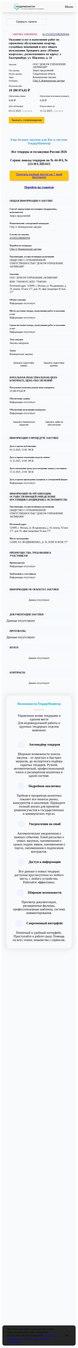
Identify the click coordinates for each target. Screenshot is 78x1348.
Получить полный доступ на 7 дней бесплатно (39, 176)
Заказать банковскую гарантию (24, 423)
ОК (66, 1335)
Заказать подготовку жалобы (53, 364)
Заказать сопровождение (26, 120)
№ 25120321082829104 (55, 34)
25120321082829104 (20, 238)
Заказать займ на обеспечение (54, 423)
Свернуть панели (26, 21)
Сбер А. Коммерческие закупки (49, 80)
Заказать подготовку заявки (23, 364)
